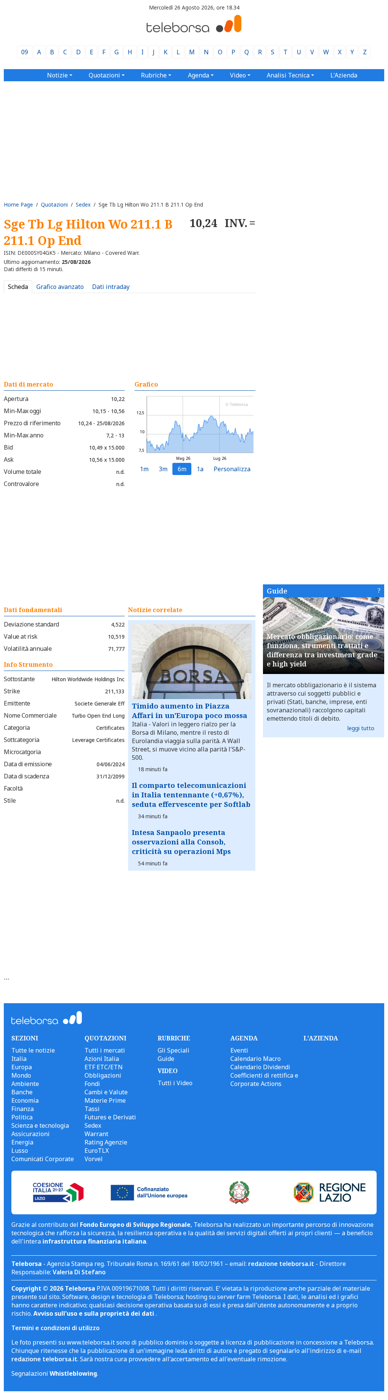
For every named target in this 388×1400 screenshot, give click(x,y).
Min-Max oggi (22, 411)
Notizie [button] (57, 75)
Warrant (96, 1134)
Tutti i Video (175, 1083)
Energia (22, 1142)
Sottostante (19, 679)
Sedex (83, 204)
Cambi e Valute (106, 1092)
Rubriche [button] (154, 75)
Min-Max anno (23, 435)
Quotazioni (54, 204)
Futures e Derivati (110, 1117)
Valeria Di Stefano (79, 1272)
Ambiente (25, 1084)
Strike (12, 691)
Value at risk (21, 636)
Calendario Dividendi (260, 1067)
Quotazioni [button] (104, 75)
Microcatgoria (22, 752)
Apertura (16, 399)
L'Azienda (343, 75)
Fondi (92, 1084)
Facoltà (13, 788)
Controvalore (21, 484)
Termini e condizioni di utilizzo (55, 1328)
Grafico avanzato (60, 287)
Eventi (239, 1050)
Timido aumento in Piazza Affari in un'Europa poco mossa (189, 710)
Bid (8, 447)
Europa (21, 1067)
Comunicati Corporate (42, 1159)
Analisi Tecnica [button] (288, 75)
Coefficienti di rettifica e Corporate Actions (264, 1079)
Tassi (92, 1109)
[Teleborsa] (194, 30)
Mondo (21, 1075)
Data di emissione (28, 764)
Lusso (19, 1150)
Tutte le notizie (33, 1050)
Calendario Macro (255, 1058)
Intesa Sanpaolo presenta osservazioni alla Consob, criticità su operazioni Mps (181, 841)
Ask (9, 459)
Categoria (17, 727)
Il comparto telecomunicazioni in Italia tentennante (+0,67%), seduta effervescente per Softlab (191, 794)
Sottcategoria (21, 740)
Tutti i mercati (104, 1050)
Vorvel (93, 1159)
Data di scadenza (26, 776)
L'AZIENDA (321, 1038)
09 (24, 52)
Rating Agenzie (105, 1142)
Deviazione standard (31, 624)
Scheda (18, 287)
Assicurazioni (30, 1134)
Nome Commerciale (30, 715)
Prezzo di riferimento (32, 423)
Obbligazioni (102, 1075)
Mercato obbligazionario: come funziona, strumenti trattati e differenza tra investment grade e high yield (322, 650)
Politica (22, 1117)
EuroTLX (96, 1150)
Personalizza (232, 469)
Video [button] (238, 75)
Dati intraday (111, 287)
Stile (10, 800)
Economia (25, 1100)
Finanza (22, 1109)
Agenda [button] (198, 75)
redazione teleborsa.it (281, 1264)
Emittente (17, 703)
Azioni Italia (101, 1058)
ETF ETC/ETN (103, 1067)
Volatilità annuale (28, 648)
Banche (22, 1092)
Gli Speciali (173, 1050)
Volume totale (22, 471)
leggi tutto (360, 728)
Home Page (18, 204)
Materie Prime (105, 1100)
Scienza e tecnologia (40, 1125)
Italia (19, 1058)
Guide (277, 590)
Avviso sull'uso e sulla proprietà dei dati (94, 1313)
